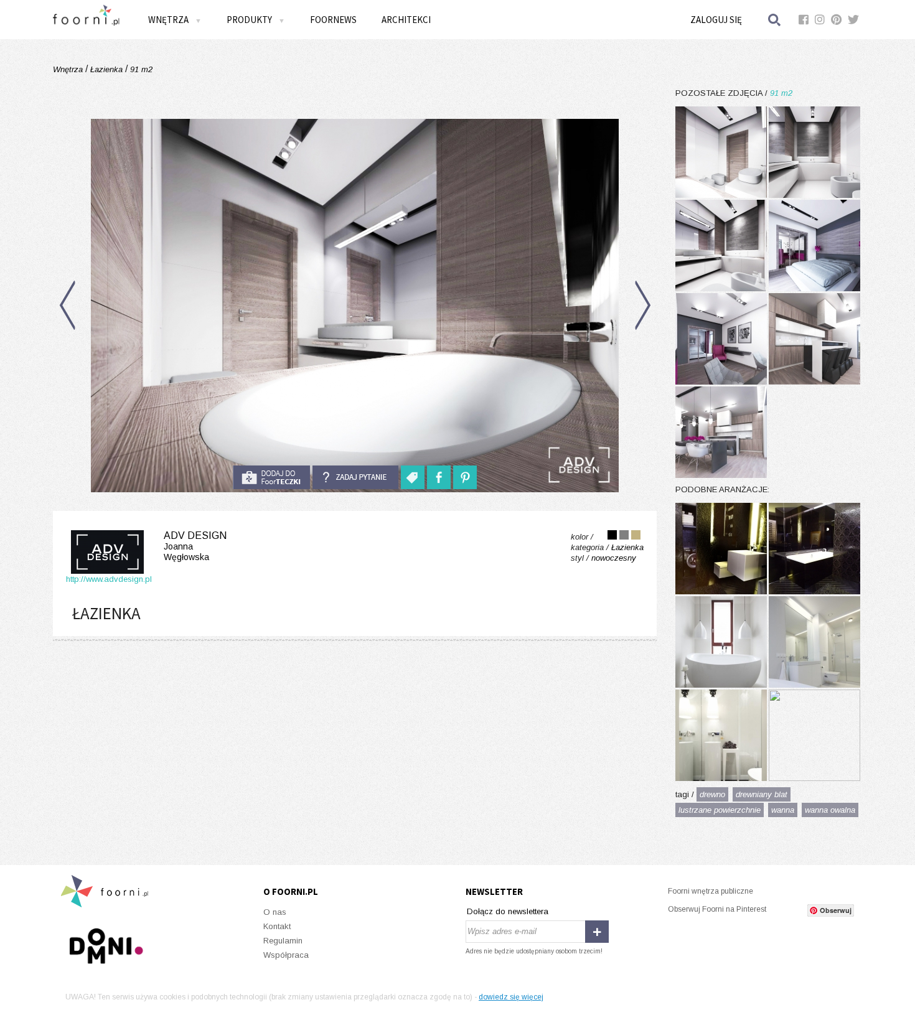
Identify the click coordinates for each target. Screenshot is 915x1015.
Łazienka (106, 69)
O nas (274, 912)
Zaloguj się (716, 20)
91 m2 (140, 69)
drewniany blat (761, 794)
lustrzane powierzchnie (719, 810)
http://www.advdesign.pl (109, 579)
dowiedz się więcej (511, 997)
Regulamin (283, 940)
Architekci (406, 20)
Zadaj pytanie (355, 477)
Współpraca (286, 955)
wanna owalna (830, 810)
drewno (712, 794)
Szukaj (774, 19)
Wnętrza (69, 69)
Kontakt (277, 926)
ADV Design (195, 546)
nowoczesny (613, 558)
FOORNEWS (333, 20)
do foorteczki (271, 477)
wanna (782, 810)
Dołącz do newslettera (507, 911)
